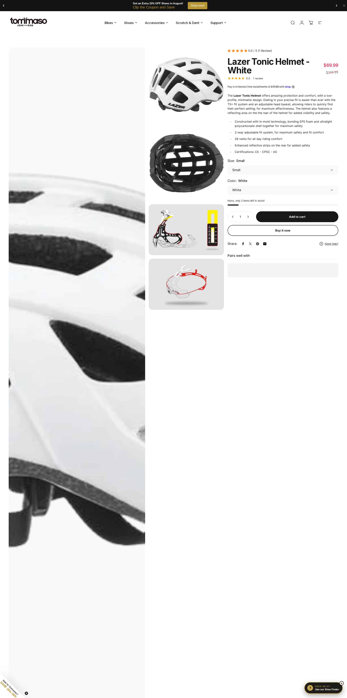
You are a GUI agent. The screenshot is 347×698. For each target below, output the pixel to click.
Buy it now (282, 230)
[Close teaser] (26, 693)
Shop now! (197, 5)
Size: (236, 161)
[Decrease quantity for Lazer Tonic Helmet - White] (232, 217)
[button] (12, 685)
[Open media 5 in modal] (186, 284)
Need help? (331, 243)
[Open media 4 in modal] (186, 229)
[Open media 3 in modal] (186, 163)
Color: (237, 181)
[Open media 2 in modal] (186, 84)
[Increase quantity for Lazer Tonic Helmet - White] (249, 217)
